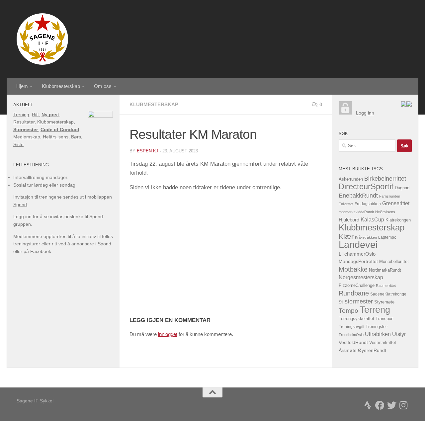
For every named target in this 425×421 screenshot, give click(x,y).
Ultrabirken (378, 334)
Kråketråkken (366, 237)
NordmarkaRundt (385, 270)
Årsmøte (348, 350)
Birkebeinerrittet (385, 178)
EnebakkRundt (358, 195)
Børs (76, 136)
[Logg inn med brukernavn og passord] (345, 113)
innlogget (167, 334)
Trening (21, 114)
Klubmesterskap (153, 104)
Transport (385, 318)
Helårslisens (55, 136)
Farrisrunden (389, 196)
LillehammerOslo (357, 254)
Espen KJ (147, 150)
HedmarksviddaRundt (356, 212)
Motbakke (353, 269)
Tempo (348, 310)
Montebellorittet (394, 261)
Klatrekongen (398, 220)
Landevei (358, 244)
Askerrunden (351, 179)
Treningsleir (377, 326)
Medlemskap (26, 136)
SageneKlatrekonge (388, 294)
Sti (341, 302)
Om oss (103, 86)
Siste (18, 144)
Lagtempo (387, 237)
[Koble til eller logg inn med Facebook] (409, 105)
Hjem (22, 86)
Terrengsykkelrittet (356, 318)
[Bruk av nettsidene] (403, 105)
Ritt (35, 114)
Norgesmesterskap (361, 277)
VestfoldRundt (353, 342)
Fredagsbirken (368, 204)
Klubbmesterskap (61, 86)
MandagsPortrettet (358, 261)
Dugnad (402, 187)
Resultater (24, 122)
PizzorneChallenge (357, 285)
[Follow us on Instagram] (403, 405)
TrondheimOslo (351, 335)
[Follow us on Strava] (368, 405)
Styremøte (384, 302)
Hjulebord (349, 219)
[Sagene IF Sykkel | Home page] (42, 39)
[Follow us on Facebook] (379, 405)
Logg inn (365, 113)
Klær (346, 236)
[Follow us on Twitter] (391, 405)
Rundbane (354, 293)
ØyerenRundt (372, 350)
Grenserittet (395, 203)
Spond (20, 204)
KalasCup (372, 219)
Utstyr (399, 334)
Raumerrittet (386, 286)
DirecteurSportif (366, 186)
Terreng (375, 309)
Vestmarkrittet (382, 342)
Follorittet (346, 204)
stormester (359, 301)
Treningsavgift (351, 326)
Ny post (50, 114)
